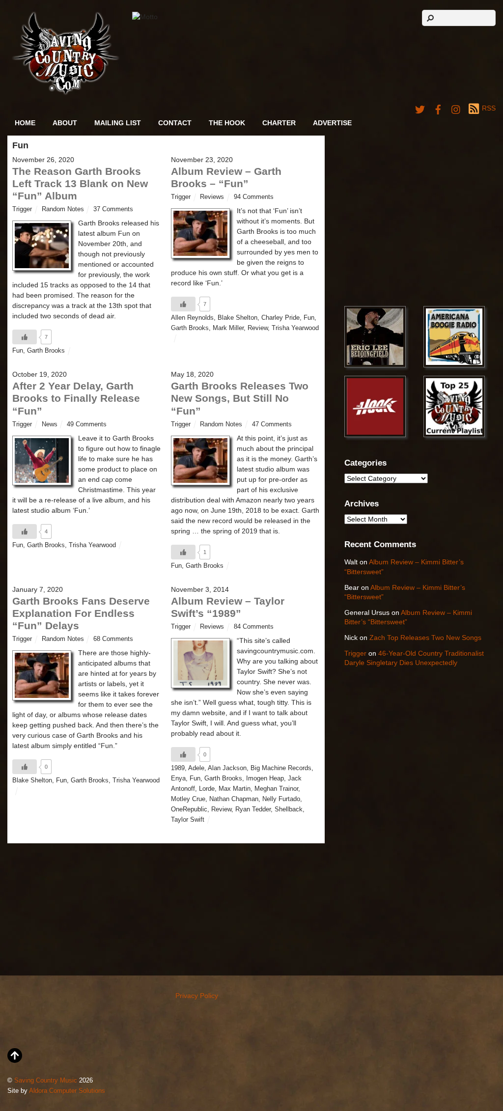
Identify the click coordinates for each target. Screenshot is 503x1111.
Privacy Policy (196, 996)
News (49, 424)
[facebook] (438, 108)
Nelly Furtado (281, 799)
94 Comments (254, 197)
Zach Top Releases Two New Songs (425, 637)
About (65, 123)
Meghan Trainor (276, 788)
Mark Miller (228, 328)
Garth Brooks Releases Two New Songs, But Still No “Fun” (239, 398)
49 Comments (87, 424)
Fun (17, 350)
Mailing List (117, 123)
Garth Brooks (46, 350)
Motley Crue (188, 799)
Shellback (289, 809)
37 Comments (113, 209)
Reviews (212, 197)
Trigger (22, 209)
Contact (175, 123)
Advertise (332, 123)
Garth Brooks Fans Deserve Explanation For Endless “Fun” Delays (81, 613)
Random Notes (63, 209)
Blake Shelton (237, 317)
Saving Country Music (45, 1080)
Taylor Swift (187, 819)
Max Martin (235, 788)
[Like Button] (24, 337)
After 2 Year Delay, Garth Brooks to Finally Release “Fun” (76, 398)
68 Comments (113, 639)
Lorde (207, 788)
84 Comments (254, 626)
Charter (279, 123)
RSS (488, 108)
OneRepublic (189, 809)
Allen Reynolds (192, 317)
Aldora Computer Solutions (67, 1090)
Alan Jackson (227, 768)
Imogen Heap (265, 778)
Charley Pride (280, 317)
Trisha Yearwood (295, 328)
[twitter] (420, 108)
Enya (178, 778)
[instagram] (456, 108)
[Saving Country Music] (65, 93)
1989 (178, 768)
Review (258, 328)
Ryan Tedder (253, 809)
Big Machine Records (281, 768)
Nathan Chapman (233, 799)
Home (25, 123)
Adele (196, 768)
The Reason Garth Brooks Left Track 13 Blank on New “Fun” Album (80, 183)
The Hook (227, 123)
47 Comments (272, 424)
